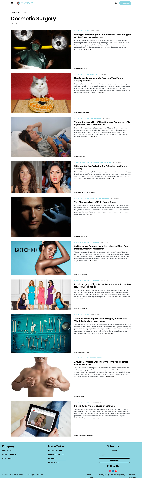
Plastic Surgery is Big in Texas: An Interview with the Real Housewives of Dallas (102, 285)
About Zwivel (7, 459)
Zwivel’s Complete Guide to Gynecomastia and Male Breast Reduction (101, 363)
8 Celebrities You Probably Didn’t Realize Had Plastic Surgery (100, 167)
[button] (12, 3)
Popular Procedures (56, 455)
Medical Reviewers (9, 455)
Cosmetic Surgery (81, 31)
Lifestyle (93, 74)
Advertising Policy (118, 475)
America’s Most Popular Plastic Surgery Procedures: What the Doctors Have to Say (100, 320)
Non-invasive (95, 118)
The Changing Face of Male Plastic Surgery (96, 202)
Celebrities (78, 162)
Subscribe (125, 3)
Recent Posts (53, 463)
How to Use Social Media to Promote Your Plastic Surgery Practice (98, 79)
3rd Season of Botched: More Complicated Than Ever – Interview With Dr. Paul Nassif (102, 247)
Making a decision (55, 451)
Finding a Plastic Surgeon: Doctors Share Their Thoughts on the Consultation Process (102, 36)
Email (114, 451)
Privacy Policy (103, 475)
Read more (87, 49)
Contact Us (7, 451)
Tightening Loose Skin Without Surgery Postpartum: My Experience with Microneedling (102, 123)
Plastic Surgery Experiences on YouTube (94, 405)
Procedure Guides (97, 358)
